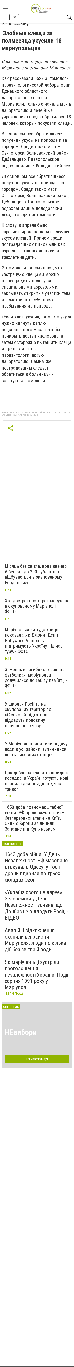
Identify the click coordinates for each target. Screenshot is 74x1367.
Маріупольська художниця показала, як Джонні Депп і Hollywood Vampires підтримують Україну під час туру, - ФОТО (34, 640)
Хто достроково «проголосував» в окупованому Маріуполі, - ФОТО (37, 606)
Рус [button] (14, 17)
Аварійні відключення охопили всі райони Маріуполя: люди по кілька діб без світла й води (35, 940)
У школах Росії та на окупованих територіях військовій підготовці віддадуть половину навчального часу (28, 714)
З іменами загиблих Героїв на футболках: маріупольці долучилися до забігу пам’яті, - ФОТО (36, 678)
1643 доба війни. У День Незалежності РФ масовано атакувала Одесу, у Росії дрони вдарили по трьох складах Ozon (36, 867)
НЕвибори (21, 1032)
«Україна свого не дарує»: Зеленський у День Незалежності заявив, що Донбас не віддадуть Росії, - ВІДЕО (36, 905)
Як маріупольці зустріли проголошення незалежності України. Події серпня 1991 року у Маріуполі (36, 975)
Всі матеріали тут (37, 1059)
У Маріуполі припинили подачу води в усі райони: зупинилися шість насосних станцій (36, 749)
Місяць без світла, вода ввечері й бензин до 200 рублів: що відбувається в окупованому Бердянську (36, 574)
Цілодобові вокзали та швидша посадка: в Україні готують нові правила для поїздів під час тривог (36, 781)
